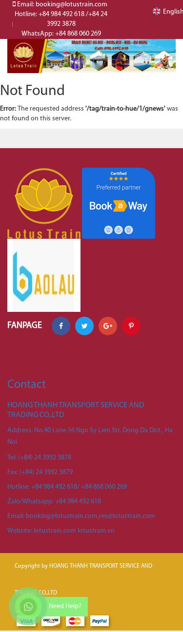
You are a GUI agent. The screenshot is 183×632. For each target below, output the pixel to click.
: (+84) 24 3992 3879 (40, 472)
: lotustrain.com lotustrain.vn (61, 531)
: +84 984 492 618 (54, 501)
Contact (26, 385)
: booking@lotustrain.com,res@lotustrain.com (81, 516)
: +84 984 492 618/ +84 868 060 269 (67, 487)
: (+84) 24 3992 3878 (39, 457)
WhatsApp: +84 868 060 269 (61, 34)
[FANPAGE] (44, 275)
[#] (91, 56)
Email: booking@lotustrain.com (61, 4)
